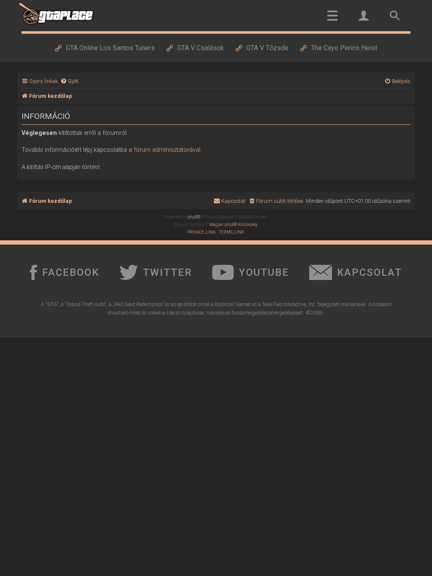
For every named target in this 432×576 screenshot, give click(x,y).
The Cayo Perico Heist (344, 48)
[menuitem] (69, 81)
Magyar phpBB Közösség (233, 224)
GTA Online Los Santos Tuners (110, 48)
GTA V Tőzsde (267, 48)
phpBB (193, 217)
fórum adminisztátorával (167, 149)
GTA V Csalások (200, 48)
